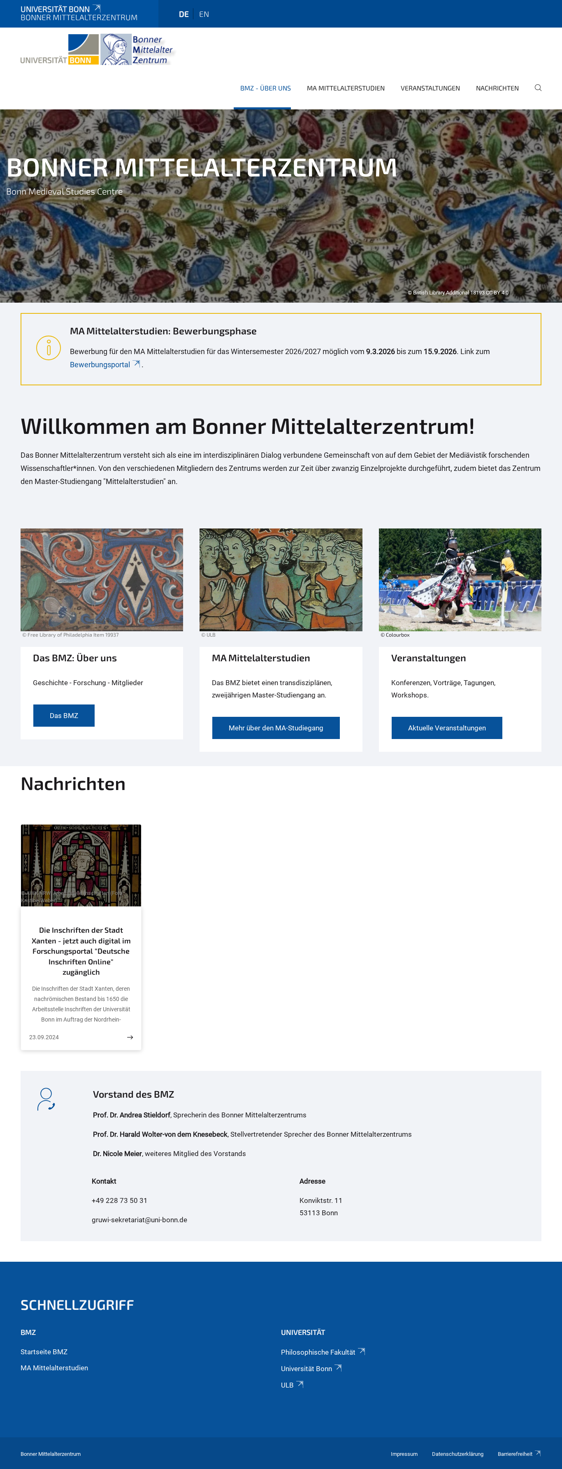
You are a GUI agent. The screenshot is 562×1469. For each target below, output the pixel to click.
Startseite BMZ (44, 1352)
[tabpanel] (281, 206)
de (184, 14)
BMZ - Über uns (265, 88)
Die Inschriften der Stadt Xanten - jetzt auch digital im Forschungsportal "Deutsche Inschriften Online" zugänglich (81, 950)
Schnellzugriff (77, 1304)
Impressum (404, 1454)
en (204, 14)
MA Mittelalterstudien (346, 88)
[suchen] (534, 93)
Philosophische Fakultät (318, 1352)
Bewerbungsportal (100, 364)
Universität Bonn (55, 9)
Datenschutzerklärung (457, 1454)
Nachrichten (497, 88)
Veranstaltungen (430, 88)
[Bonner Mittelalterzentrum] (99, 49)
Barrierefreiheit (515, 1454)
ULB (287, 1385)
